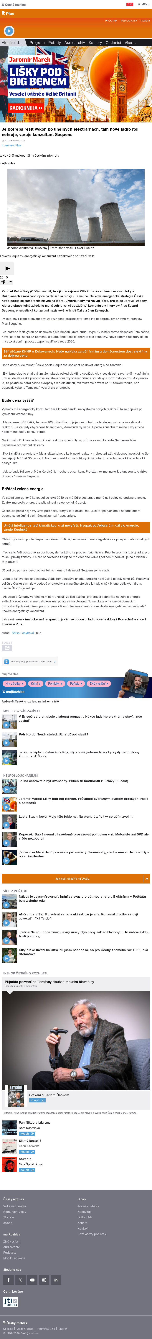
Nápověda (84, 1212)
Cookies (8, 1328)
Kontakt (82, 1228)
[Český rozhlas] (14, 4)
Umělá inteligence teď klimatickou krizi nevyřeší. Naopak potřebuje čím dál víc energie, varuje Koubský (71, 527)
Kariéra (82, 1223)
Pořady (54, 42)
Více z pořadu (15, 891)
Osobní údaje (25, 1328)
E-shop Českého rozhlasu (26, 973)
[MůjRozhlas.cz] (7, 163)
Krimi (34, 683)
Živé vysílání (97, 683)
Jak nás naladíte (88, 1206)
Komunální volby (14, 1212)
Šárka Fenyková (23, 633)
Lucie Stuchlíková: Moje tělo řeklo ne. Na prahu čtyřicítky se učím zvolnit (76, 816)
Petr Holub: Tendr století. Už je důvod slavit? (53, 734)
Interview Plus (11, 145)
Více (130, 42)
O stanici (113, 42)
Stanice (8, 1217)
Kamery (145, 20)
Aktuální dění (13, 42)
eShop (7, 1223)
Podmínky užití (46, 1328)
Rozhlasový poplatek (91, 1234)
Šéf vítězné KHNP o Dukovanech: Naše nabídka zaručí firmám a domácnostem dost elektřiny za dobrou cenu (75, 353)
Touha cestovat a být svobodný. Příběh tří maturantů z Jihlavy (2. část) (73, 781)
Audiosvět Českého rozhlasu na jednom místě (30, 701)
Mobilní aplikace (14, 1258)
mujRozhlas (9, 674)
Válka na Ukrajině (15, 1206)
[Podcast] (3, 282)
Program (111, 20)
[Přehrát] (7, 268)
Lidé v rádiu (85, 1217)
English (63, 1328)
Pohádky (54, 683)
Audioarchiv (129, 20)
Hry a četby (13, 683)
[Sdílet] (10, 282)
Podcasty (9, 1252)
